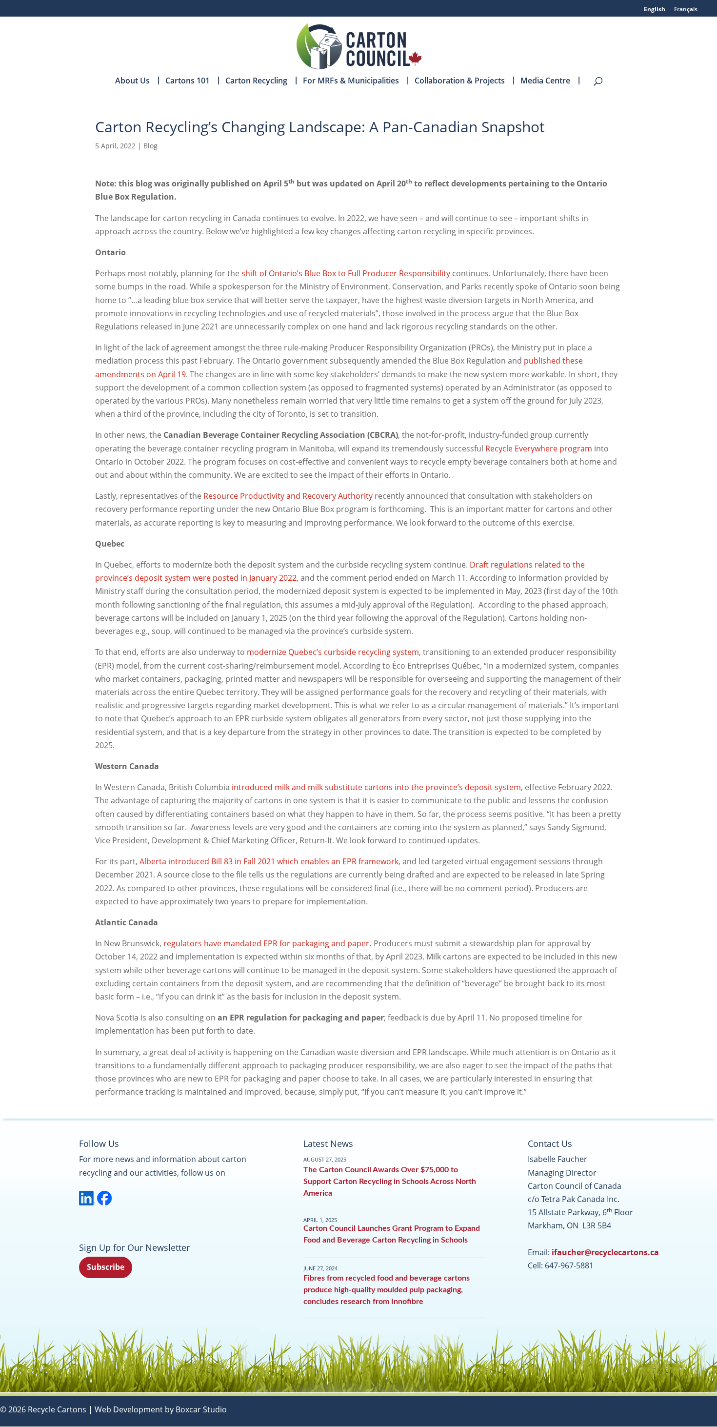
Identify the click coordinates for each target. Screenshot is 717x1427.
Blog (150, 145)
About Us (132, 81)
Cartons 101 (187, 81)
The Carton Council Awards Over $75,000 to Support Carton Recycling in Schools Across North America (389, 1181)
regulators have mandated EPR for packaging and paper (265, 943)
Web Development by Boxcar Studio (161, 1409)
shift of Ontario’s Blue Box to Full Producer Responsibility (346, 273)
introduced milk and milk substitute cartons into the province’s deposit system (376, 787)
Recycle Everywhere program (538, 448)
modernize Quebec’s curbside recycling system (333, 652)
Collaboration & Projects (460, 81)
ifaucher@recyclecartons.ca (605, 1252)
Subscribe (105, 1267)
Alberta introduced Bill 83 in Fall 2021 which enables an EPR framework (268, 861)
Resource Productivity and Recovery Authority (288, 495)
